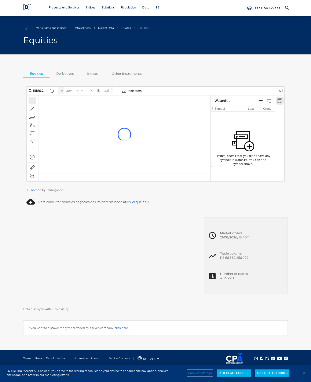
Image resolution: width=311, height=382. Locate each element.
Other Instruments (127, 74)
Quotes (126, 27)
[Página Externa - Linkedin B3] (273, 358)
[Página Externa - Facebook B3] (261, 358)
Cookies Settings (200, 373)
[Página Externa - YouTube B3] (279, 358)
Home (26, 28)
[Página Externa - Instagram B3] (256, 358)
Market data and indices (51, 27)
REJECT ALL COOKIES (234, 373)
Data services (82, 27)
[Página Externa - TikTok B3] (286, 358)
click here (121, 327)
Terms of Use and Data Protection (44, 358)
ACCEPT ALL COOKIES (272, 373)
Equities (36, 74)
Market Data (106, 27)
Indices (92, 74)
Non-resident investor (88, 358)
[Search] (287, 7)
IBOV (30, 190)
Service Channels (119, 358)
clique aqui (141, 202)
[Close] (304, 373)
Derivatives (65, 74)
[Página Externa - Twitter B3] (267, 358)
